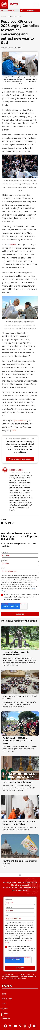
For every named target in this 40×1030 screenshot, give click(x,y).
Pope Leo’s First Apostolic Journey (17, 782)
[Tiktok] (30, 1026)
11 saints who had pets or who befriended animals (16, 653)
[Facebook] (5, 1026)
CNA (14, 430)
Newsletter (10, 10)
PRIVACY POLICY (21, 978)
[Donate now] (22, 10)
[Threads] (25, 1026)
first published (20, 420)
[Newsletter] (2, 10)
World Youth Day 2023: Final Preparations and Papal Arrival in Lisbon (17, 740)
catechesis (12, 244)
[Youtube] (15, 1026)
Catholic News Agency (13, 16)
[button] (2, 523)
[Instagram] (35, 1026)
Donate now (31, 10)
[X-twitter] (10, 1026)
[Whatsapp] (20, 1026)
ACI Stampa (4, 16)
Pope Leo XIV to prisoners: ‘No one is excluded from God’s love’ (19, 822)
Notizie (21, 16)
